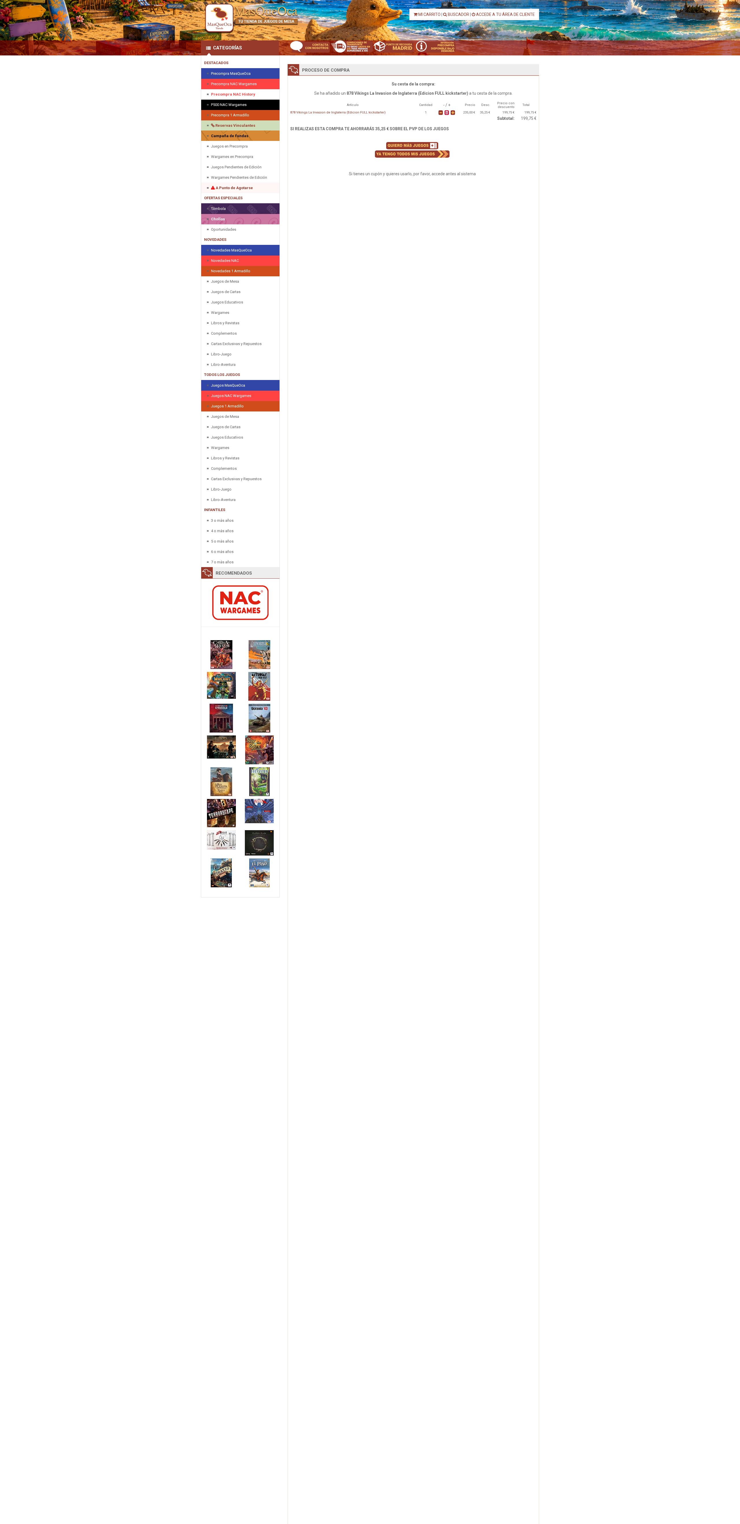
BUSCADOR (458, 14)
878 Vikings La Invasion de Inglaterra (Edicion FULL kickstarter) (338, 112)
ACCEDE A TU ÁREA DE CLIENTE (505, 14)
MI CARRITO (429, 14)
